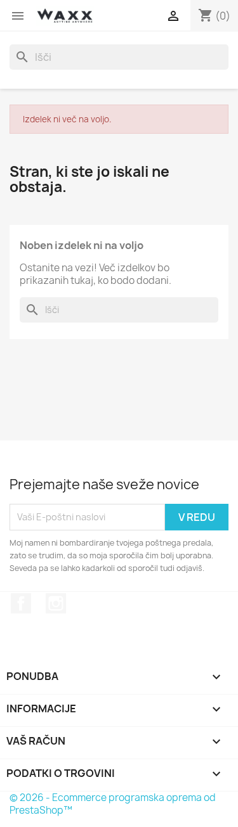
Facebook (21, 603)
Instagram (56, 603)
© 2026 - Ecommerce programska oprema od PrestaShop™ (113, 804)
